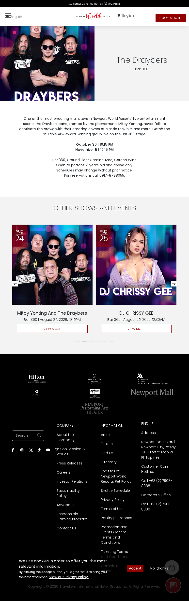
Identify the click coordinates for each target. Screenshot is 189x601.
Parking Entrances (116, 517)
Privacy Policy (113, 499)
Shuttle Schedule (115, 490)
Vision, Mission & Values (71, 452)
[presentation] (15, 284)
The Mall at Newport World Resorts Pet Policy (116, 476)
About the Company (66, 437)
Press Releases (70, 463)
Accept (135, 568)
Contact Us (66, 528)
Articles (107, 434)
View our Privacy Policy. (69, 576)
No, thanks (159, 568)
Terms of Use (112, 508)
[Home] (93, 16)
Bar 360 (141, 69)
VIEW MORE (52, 328)
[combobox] (14, 17)
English (16, 16)
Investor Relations (72, 481)
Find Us (107, 452)
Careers (64, 472)
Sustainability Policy (68, 493)
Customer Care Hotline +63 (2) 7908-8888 (94, 4)
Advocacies (67, 504)
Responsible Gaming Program (72, 516)
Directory (109, 462)
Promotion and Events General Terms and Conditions (114, 534)
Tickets (107, 443)
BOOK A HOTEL (170, 17)
